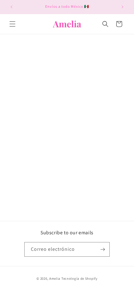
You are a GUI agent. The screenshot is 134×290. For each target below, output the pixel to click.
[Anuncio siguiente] (122, 7)
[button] (12, 24)
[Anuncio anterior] (11, 7)
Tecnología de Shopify (79, 278)
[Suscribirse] (102, 249)
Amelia (54, 278)
